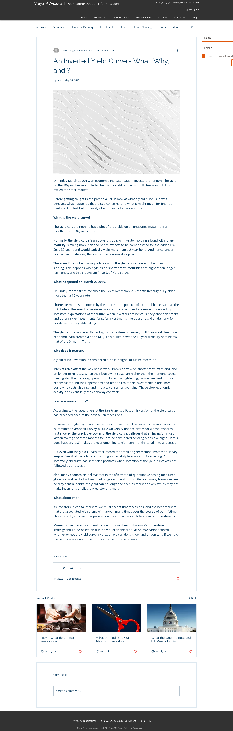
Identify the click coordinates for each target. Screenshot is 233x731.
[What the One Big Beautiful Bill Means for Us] (171, 618)
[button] (192, 27)
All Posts (41, 27)
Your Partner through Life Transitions (93, 3)
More (176, 27)
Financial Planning (82, 27)
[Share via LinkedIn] (71, 568)
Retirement (59, 27)
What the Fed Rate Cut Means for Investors (112, 639)
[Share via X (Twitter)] (63, 568)
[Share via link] (80, 568)
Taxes (124, 27)
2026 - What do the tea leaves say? (57, 639)
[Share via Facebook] (55, 568)
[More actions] (178, 50)
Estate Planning (143, 27)
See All (193, 597)
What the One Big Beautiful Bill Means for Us (171, 639)
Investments (107, 27)
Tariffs (162, 27)
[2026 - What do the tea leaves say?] (61, 618)
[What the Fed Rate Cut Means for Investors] (116, 618)
